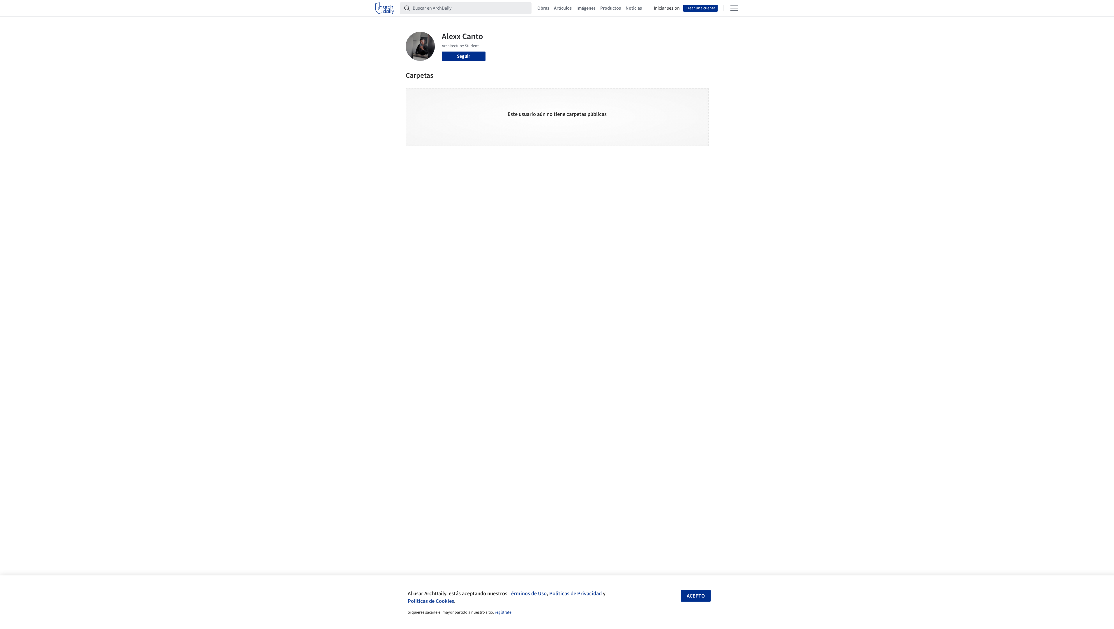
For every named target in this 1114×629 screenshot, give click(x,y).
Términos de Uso (528, 593)
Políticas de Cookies (431, 601)
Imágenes (586, 8)
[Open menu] (734, 8)
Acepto (696, 596)
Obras (543, 8)
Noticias (634, 8)
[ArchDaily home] (384, 8)
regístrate (503, 612)
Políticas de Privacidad (575, 593)
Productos (610, 8)
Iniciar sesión (667, 8)
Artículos (563, 8)
